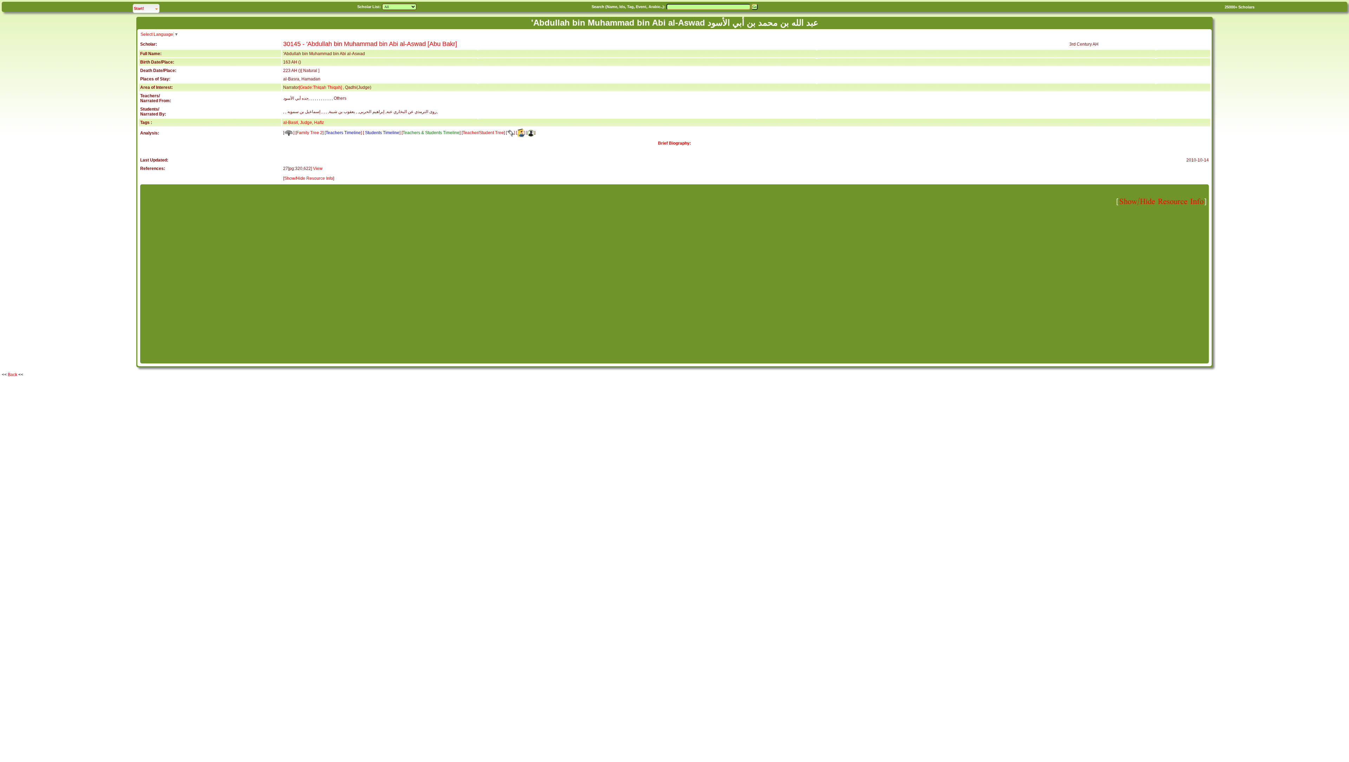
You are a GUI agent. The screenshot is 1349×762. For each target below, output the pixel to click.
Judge (306, 122)
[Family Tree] (288, 132)
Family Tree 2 (309, 132)
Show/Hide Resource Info (308, 178)
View (317, 168)
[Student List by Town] (530, 132)
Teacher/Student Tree (483, 132)
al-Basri (290, 122)
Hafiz (319, 122)
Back (12, 374)
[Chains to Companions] (510, 132)
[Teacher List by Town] (520, 132)
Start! (146, 8)
